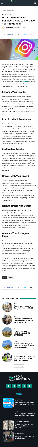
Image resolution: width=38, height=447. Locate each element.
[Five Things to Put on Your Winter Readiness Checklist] (8, 414)
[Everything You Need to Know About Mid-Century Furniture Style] (7, 320)
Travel (16, 328)
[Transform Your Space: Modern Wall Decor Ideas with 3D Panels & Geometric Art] (8, 425)
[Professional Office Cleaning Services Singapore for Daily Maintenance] (7, 357)
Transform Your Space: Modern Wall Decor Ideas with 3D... (24, 426)
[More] (31, 34)
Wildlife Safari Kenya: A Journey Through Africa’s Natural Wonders (24, 346)
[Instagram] (14, 386)
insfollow (10, 277)
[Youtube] (29, 386)
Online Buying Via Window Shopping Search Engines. (25, 403)
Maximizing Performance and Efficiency (24, 437)
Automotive (19, 434)
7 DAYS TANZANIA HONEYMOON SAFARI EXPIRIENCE (22, 333)
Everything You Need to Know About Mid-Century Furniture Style (23, 320)
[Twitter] (24, 386)
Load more (18, 366)
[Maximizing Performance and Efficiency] (8, 436)
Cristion (10, 27)
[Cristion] (3, 27)
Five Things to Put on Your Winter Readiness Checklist (25, 415)
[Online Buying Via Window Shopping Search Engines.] (8, 403)
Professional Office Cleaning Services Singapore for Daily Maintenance (25, 358)
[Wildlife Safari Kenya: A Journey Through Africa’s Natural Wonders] (7, 345)
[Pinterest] (19, 386)
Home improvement (22, 421)
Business (17, 354)
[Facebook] (8, 386)
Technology (10, 11)
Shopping (18, 400)
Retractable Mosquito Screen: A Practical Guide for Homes (24, 308)
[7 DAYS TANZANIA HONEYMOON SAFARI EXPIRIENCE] (7, 332)
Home (4, 11)
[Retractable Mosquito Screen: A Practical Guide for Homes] (7, 307)
